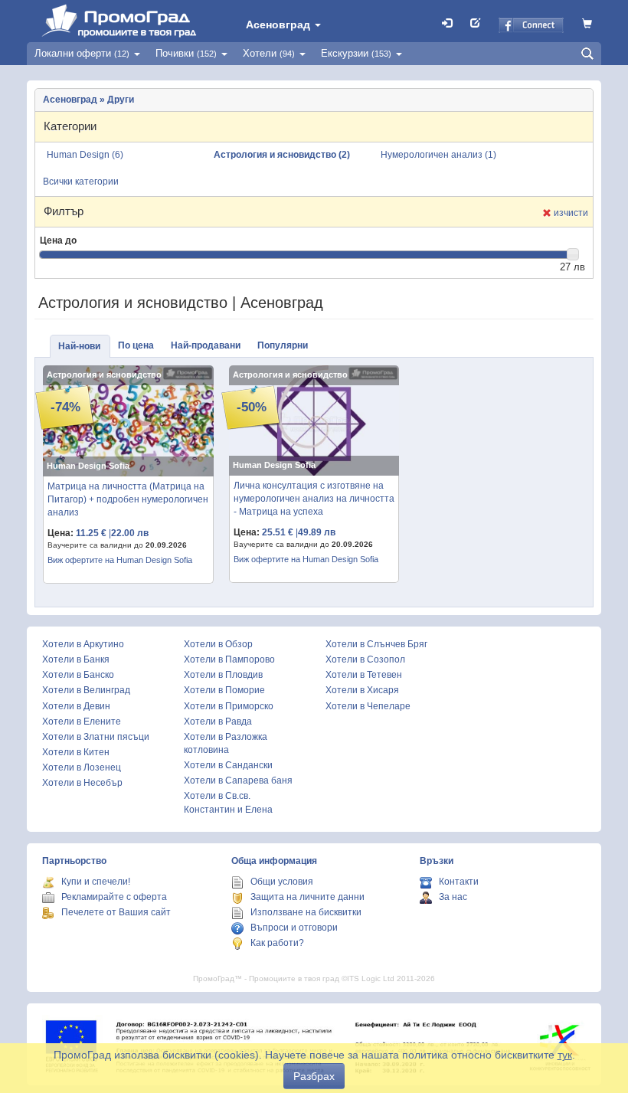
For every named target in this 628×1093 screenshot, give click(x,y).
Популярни (282, 345)
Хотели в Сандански (228, 765)
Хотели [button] (269, 53)
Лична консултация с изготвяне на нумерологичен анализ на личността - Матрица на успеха (314, 498)
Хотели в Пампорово (229, 659)
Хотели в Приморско (228, 706)
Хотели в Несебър (82, 782)
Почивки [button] (186, 53)
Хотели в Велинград (86, 690)
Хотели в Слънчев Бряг (376, 644)
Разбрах (314, 1076)
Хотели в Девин (76, 706)
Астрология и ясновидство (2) (282, 154)
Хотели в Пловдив (223, 674)
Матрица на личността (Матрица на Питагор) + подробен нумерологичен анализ (127, 499)
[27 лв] (573, 254)
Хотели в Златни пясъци (95, 736)
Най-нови (79, 346)
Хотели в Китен (76, 752)
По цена (136, 345)
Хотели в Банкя (76, 659)
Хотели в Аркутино (83, 644)
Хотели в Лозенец (81, 767)
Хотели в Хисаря (362, 690)
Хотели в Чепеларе (367, 706)
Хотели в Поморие (224, 690)
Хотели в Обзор (218, 644)
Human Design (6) (85, 154)
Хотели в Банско (78, 674)
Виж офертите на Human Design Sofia (119, 559)
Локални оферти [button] (81, 53)
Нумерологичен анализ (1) (438, 154)
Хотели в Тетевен (363, 674)
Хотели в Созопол (365, 659)
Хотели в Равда (218, 721)
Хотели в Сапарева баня (238, 780)
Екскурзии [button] (356, 53)
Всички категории (81, 181)
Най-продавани (205, 345)
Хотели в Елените (81, 721)
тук (565, 1055)
